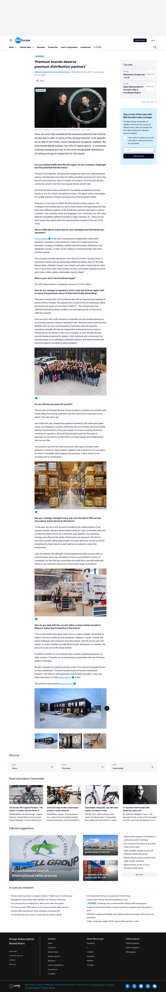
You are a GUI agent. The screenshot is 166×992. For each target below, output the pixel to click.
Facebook (91, 943)
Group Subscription (21, 939)
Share (42, 81)
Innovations (52, 969)
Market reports (54, 956)
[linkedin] (141, 986)
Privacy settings (48, 988)
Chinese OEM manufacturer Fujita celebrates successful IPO (35, 911)
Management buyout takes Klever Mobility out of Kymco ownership (38, 900)
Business (51, 961)
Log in (153, 40)
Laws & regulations (55, 965)
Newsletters (17, 943)
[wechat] (155, 986)
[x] (134, 986)
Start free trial (140, 40)
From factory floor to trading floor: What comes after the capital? (37, 903)
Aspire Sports (41, 238)
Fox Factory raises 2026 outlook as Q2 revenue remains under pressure (40, 907)
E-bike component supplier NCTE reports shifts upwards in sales (113, 921)
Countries (52, 948)
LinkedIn (90, 952)
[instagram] (148, 986)
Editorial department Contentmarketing (52, 71)
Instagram (91, 956)
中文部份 (51, 974)
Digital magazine (132, 943)
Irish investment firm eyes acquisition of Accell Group (109, 896)
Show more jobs (147, 102)
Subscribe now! (138, 156)
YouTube (90, 965)
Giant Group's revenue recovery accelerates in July (107, 900)
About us (12, 964)
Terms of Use (99, 985)
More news (139, 875)
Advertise (13, 951)
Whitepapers (131, 952)
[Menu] (11, 40)
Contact (12, 960)
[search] (155, 47)
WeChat (90, 961)
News (50, 943)
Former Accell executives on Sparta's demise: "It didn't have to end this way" (42, 896)
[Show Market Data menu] (32, 47)
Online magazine (132, 948)
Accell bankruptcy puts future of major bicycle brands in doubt (36, 915)
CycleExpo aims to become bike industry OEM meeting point (122, 903)
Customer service (16, 956)
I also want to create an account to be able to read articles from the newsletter (141, 141)
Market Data (53, 952)
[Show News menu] (15, 47)
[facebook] (127, 986)
